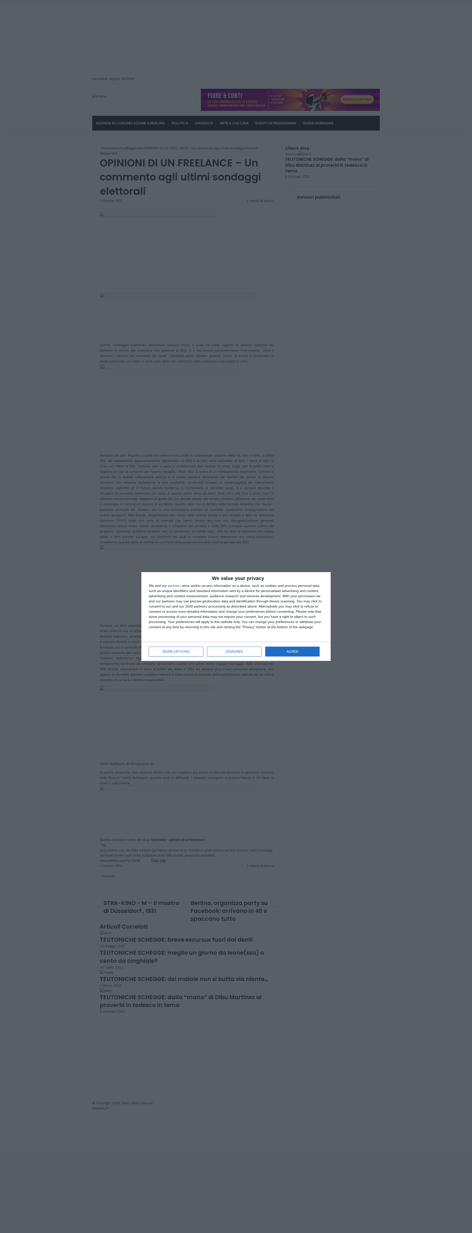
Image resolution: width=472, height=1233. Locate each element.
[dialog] (236, 616)
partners (174, 585)
